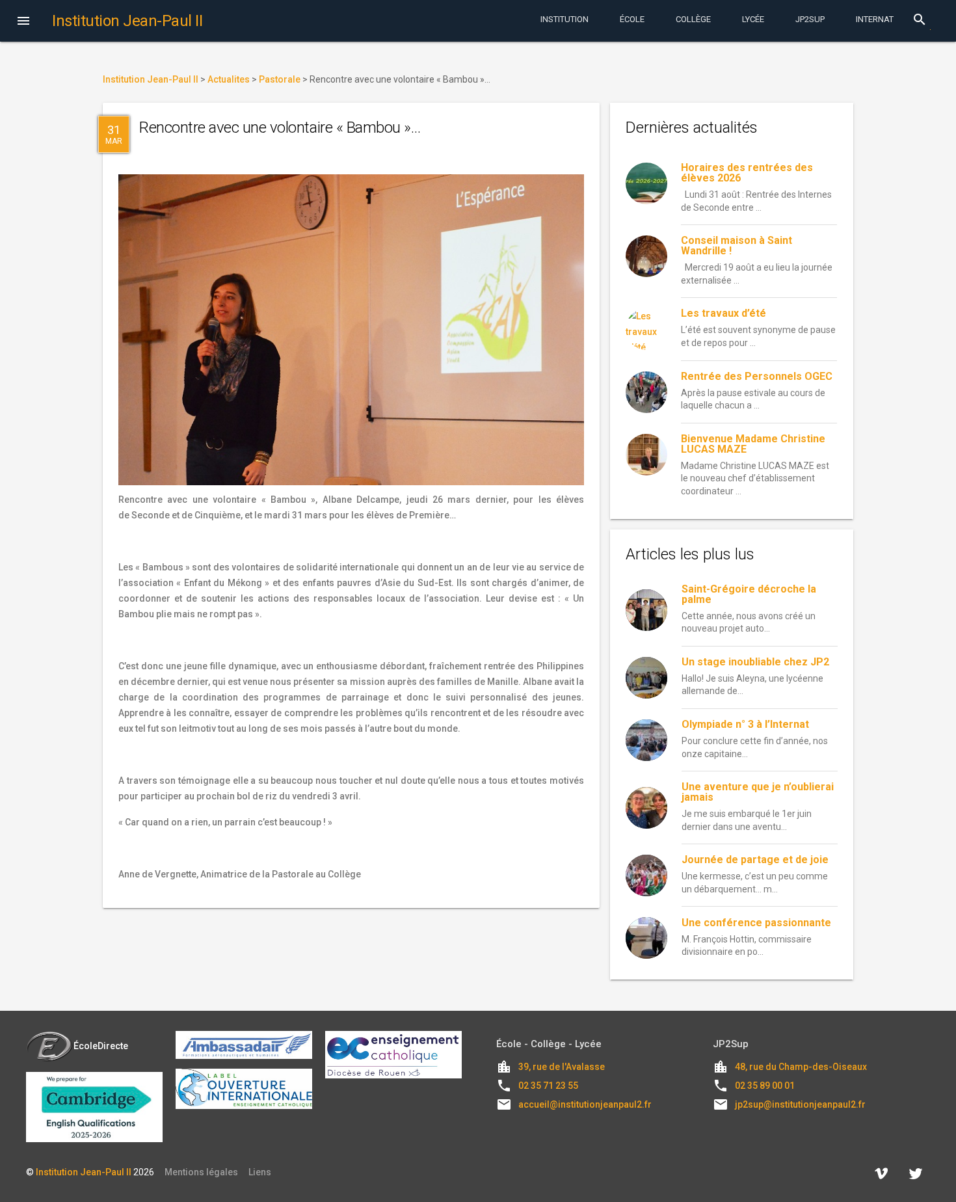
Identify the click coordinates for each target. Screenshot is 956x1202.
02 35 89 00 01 (765, 1085)
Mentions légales (201, 1172)
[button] (23, 22)
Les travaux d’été (723, 313)
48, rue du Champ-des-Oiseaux (801, 1067)
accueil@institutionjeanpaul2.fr (585, 1104)
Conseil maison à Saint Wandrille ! (736, 245)
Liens (259, 1172)
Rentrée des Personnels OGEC (756, 376)
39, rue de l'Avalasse (561, 1067)
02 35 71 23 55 (548, 1085)
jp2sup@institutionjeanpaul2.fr (800, 1104)
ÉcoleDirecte (100, 1046)
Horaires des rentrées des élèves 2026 (747, 172)
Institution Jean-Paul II (83, 1172)
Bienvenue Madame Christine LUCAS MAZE (753, 444)
